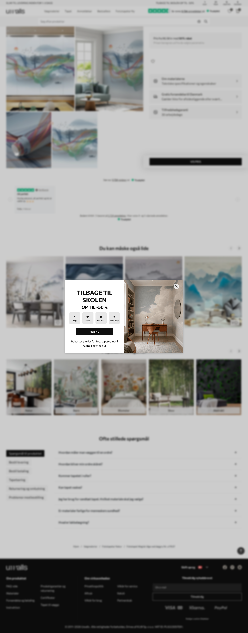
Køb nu (94, 331)
